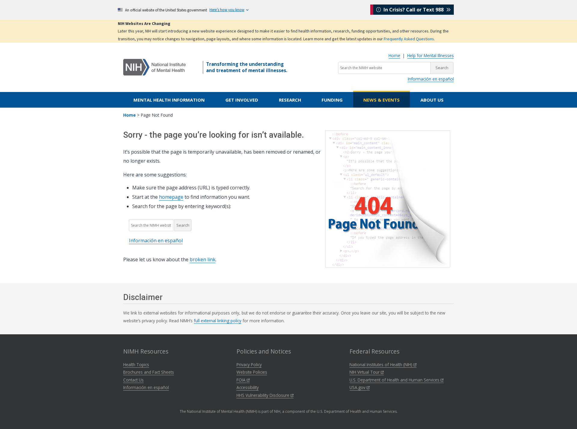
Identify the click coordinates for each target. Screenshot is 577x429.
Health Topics (136, 364)
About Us (432, 100)
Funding (332, 100)
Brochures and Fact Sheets (148, 372)
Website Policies (252, 372)
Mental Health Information (169, 100)
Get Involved (241, 100)
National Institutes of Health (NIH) (382, 364)
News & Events (381, 100)
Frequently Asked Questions (409, 38)
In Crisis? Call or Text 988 (413, 9)
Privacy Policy (249, 364)
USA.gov (358, 387)
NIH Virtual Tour (365, 372)
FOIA (242, 380)
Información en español (431, 79)
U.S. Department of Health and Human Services (395, 380)
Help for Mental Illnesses (430, 55)
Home (394, 55)
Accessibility (248, 387)
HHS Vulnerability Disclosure (264, 395)
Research (290, 100)
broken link (202, 259)
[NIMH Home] (154, 66)
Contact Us (133, 380)
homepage (171, 197)
